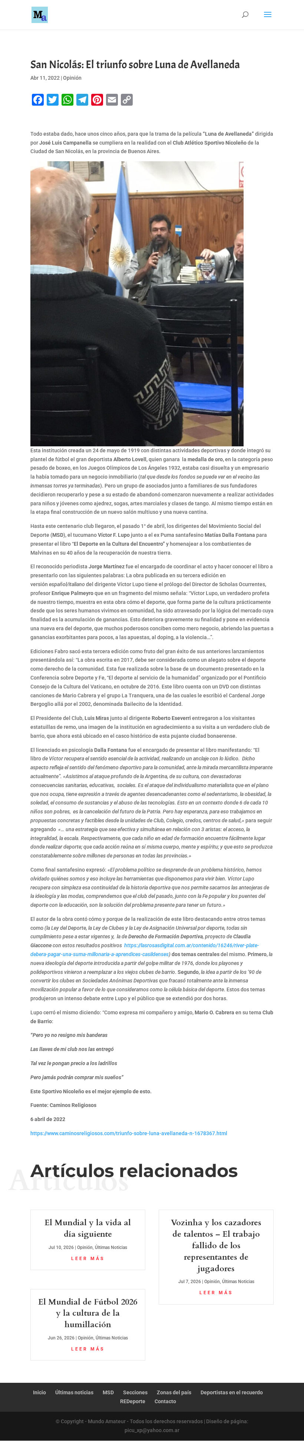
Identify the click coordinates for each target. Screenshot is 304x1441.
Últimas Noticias (111, 1247)
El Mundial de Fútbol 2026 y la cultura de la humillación (87, 1313)
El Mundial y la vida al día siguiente (87, 1228)
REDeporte (132, 1401)
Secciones (135, 1392)
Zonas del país (174, 1392)
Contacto (165, 1401)
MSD (108, 1392)
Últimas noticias (74, 1392)
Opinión (72, 78)
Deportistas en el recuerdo (232, 1392)
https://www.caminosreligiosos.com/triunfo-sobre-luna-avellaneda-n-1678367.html (128, 1133)
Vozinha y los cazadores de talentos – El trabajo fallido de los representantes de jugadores (216, 1245)
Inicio (39, 1392)
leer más (88, 1258)
